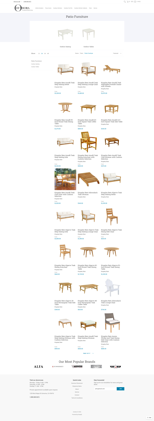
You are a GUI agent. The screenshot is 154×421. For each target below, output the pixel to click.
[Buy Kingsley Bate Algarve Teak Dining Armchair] (65, 252)
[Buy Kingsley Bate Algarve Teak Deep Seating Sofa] (65, 216)
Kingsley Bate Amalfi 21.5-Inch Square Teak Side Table (111, 121)
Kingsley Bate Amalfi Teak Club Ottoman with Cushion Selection (111, 157)
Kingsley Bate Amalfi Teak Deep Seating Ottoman (88, 337)
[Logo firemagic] (96, 366)
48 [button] (48, 53)
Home (77, 53)
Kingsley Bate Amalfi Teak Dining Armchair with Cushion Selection (88, 157)
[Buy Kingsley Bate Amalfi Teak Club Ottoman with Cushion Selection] (112, 142)
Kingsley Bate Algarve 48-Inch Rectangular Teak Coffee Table (87, 302)
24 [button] (42, 53)
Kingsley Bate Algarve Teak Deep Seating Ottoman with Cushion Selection (65, 338)
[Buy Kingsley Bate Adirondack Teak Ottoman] (88, 179)
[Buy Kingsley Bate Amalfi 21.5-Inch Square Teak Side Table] (112, 106)
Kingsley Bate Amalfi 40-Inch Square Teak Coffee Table (87, 122)
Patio (81, 53)
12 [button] (39, 53)
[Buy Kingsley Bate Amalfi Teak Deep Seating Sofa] (65, 142)
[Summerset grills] (58, 366)
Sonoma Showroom (77, 383)
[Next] (93, 353)
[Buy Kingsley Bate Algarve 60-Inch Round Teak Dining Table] (88, 252)
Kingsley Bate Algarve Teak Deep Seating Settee (111, 193)
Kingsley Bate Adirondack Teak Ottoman (88, 193)
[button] (129, 1)
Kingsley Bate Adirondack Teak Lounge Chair (111, 302)
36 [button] (45, 53)
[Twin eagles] (77, 366)
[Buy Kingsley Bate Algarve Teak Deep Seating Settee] (112, 179)
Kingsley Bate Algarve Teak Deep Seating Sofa (65, 231)
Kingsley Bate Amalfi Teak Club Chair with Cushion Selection (65, 194)
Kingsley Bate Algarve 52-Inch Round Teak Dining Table (110, 267)
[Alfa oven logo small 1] (38, 366)
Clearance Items (76, 386)
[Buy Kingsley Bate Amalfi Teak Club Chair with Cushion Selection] (65, 179)
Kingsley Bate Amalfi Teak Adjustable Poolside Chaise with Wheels (111, 84)
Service (77, 392)
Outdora (75, 412)
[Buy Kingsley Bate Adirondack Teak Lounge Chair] (112, 287)
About (77, 389)
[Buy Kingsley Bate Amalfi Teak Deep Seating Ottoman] (88, 323)
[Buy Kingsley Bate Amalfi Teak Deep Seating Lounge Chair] (88, 69)
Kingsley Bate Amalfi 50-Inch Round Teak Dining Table (64, 122)
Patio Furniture (89, 53)
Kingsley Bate (58, 87)
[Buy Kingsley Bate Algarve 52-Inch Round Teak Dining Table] (112, 252)
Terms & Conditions (77, 398)
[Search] (124, 1)
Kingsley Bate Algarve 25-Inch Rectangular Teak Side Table (65, 302)
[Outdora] (23, 8)
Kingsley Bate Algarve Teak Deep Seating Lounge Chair (88, 231)
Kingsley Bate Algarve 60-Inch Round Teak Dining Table (87, 267)
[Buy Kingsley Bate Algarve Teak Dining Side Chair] (112, 216)
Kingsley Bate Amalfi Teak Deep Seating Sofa (65, 156)
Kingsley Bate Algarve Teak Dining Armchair (65, 266)
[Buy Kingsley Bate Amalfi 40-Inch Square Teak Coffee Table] (88, 106)
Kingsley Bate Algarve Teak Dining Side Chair (111, 231)
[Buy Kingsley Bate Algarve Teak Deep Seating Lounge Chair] (88, 216)
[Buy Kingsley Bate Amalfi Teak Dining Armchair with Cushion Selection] (88, 142)
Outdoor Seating (35, 64)
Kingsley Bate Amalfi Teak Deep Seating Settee (65, 83)
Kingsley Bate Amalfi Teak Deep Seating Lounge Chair (88, 83)
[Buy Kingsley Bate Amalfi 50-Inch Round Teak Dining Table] (65, 106)
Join (120, 389)
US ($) (138, 1)
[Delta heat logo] (115, 366)
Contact (77, 395)
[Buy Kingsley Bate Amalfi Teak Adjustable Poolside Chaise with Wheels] (112, 69)
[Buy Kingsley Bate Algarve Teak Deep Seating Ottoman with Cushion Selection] (65, 323)
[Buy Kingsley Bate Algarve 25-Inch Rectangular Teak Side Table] (65, 287)
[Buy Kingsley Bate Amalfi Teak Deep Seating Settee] (65, 69)
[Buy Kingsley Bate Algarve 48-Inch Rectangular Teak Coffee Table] (88, 287)
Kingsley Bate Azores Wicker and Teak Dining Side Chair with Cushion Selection (110, 339)
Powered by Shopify (77, 414)
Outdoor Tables (35, 66)
